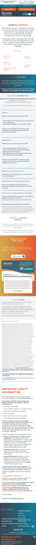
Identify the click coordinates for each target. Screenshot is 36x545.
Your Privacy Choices (24, 526)
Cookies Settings (22, 523)
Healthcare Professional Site (9, 523)
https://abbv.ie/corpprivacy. (10, 379)
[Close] (31, 278)
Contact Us (21, 513)
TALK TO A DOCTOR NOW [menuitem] (26, 9)
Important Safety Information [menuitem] (10, 5)
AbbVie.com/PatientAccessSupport (12, 200)
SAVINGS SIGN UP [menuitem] (8, 9)
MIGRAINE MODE (25, 14)
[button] (33, 13)
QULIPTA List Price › (6, 57)
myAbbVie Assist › (27, 66)
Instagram (10, 509)
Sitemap (4, 526)
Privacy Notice (22, 518)
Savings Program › (27, 57)
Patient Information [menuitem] (28, 5)
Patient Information (7, 521)
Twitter (12, 509)
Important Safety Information (10, 518)
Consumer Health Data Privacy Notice (24, 520)
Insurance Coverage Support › (9, 69)
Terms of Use (21, 515)
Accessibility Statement (24, 510)
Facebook (8, 509)
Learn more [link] (16, 256)
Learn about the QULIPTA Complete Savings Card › (18, 105)
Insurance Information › (7, 63)
